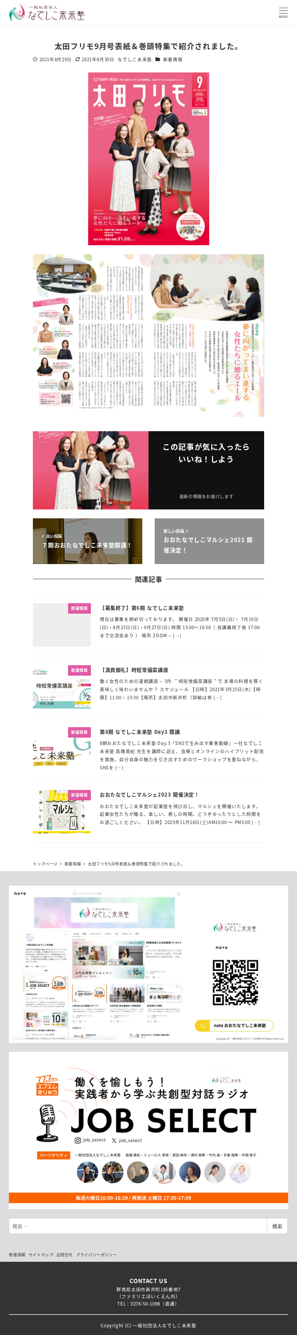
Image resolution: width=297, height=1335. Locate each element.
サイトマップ (41, 1255)
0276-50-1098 (145, 1303)
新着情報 (173, 59)
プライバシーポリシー (96, 1255)
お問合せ (64, 1255)
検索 (277, 1226)
